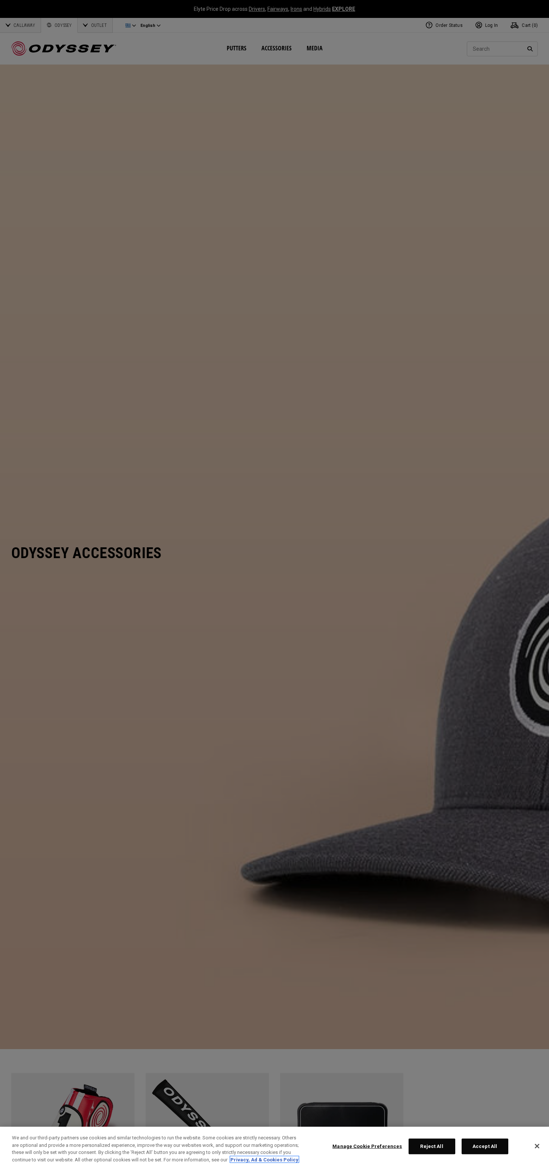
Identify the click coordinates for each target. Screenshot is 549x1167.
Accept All (484, 1146)
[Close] (537, 1146)
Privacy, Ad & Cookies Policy (264, 1159)
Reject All (431, 1146)
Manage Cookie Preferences (367, 1146)
